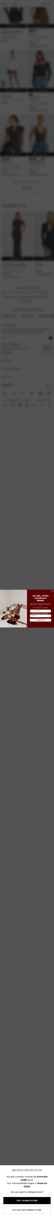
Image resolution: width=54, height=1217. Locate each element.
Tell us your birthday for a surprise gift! (39, 613)
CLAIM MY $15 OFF (40, 619)
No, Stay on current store (27, 1210)
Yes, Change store (27, 1200)
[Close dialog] (53, 591)
